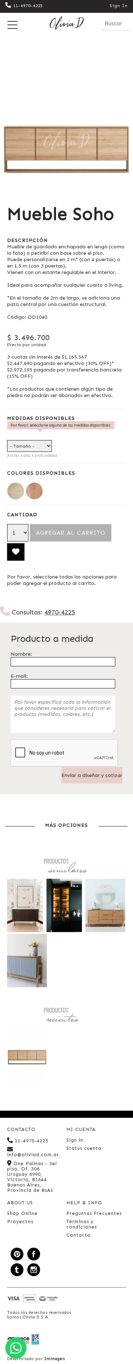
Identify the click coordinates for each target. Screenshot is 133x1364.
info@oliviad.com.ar (33, 1154)
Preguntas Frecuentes (94, 1213)
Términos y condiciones (81, 1224)
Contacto (78, 1235)
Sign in (74, 1140)
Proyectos (20, 1221)
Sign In (119, 5)
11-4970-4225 (28, 5)
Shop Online (22, 1213)
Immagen (54, 1359)
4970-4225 (59, 612)
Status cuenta (83, 1148)
